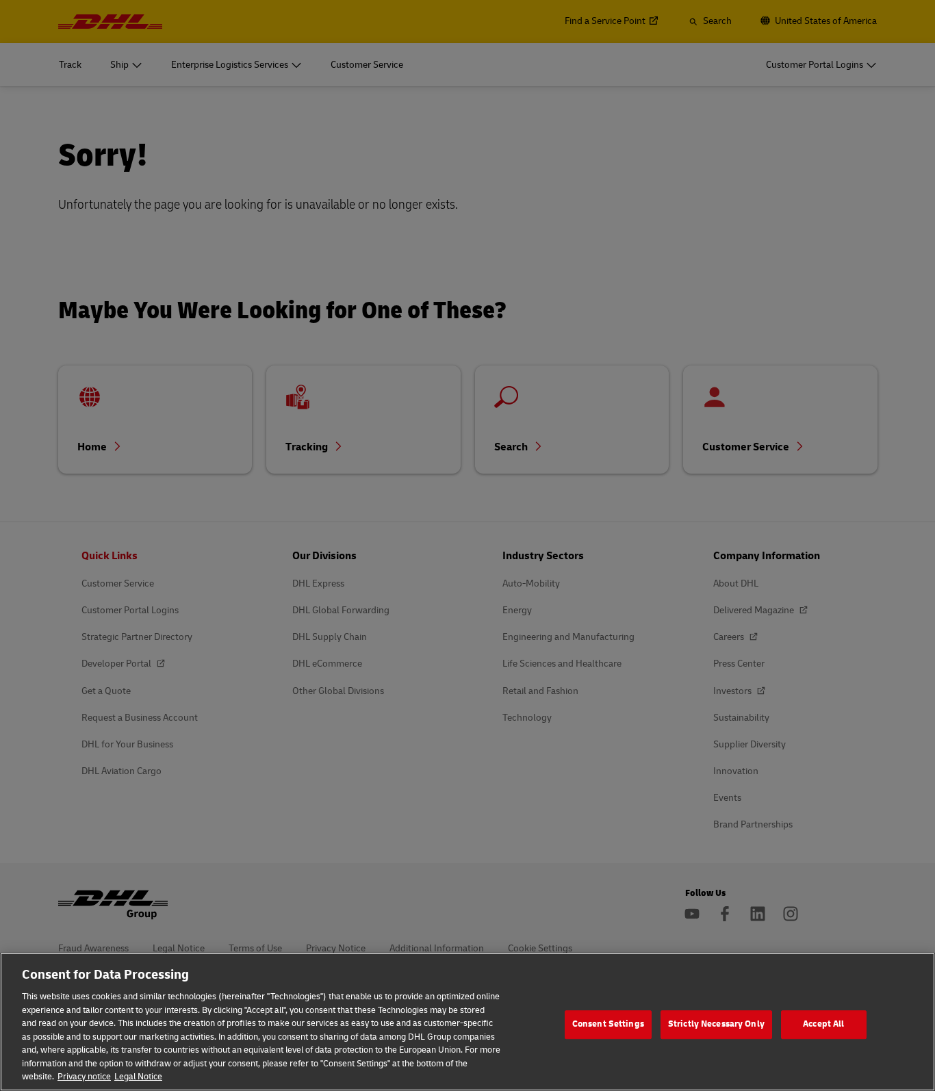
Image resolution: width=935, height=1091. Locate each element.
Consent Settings (608, 1023)
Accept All (823, 1023)
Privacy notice (84, 1076)
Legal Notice (138, 1076)
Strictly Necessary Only (716, 1023)
